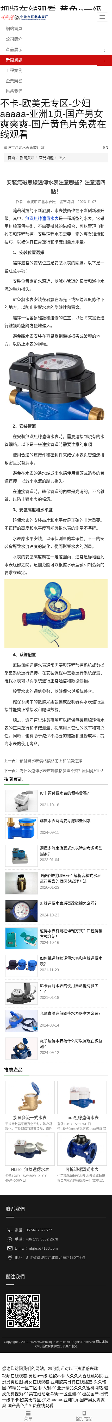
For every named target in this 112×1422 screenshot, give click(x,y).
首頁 (11, 158)
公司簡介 (14, 39)
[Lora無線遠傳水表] (82, 1097)
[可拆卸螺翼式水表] (82, 1149)
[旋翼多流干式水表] (30, 1097)
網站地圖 (102, 1342)
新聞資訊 (14, 60)
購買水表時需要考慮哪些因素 (65, 820)
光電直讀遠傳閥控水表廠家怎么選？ (71, 1013)
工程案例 (14, 70)
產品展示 (14, 49)
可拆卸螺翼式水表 (82, 1169)
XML (38, 1346)
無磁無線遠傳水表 (42, 218)
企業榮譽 (14, 81)
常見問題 (46, 158)
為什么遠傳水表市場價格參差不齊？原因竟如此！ (62, 770)
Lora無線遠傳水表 (82, 1117)
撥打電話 (84, 1419)
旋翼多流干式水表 (30, 1117)
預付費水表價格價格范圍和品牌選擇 (51, 760)
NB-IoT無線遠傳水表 (30, 1169)
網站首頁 (14, 28)
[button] (104, 49)
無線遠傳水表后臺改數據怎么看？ (69, 903)
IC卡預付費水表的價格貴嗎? (64, 793)
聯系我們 (14, 91)
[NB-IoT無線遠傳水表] (30, 1149)
